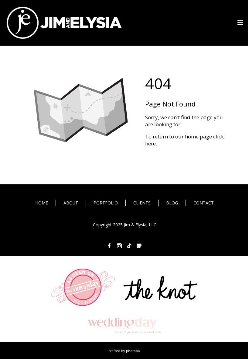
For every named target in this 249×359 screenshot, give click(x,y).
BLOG (172, 203)
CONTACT (203, 203)
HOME (41, 203)
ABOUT (70, 203)
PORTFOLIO (106, 203)
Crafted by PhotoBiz (124, 350)
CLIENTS (142, 203)
